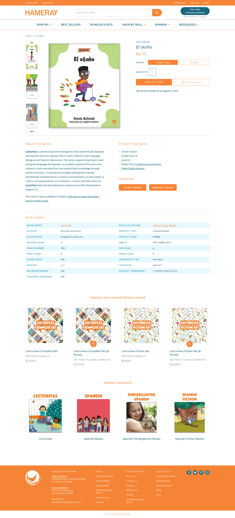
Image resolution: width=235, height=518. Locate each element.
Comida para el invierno (148, 164)
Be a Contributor (165, 485)
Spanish (161, 24)
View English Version (133, 168)
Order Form (132, 490)
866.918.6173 (57, 499)
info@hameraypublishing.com (66, 502)
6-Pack (194, 62)
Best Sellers (71, 24)
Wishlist (179, 2)
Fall (63, 265)
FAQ (159, 495)
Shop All (100, 502)
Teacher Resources (166, 476)
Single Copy (163, 62)
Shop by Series (103, 481)
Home (28, 36)
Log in (194, 2)
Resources (188, 24)
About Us (130, 476)
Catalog (32, 2)
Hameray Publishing (121, 514)
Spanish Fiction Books (164, 225)
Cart (206, 2)
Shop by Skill (132, 24)
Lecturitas (143, 42)
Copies (140, 62)
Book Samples (163, 481)
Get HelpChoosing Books (195, 11)
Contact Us (131, 481)
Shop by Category (104, 476)
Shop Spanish (102, 485)
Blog (159, 490)
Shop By (43, 24)
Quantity (141, 72)
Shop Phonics (102, 497)
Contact (48, 2)
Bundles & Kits (101, 24)
